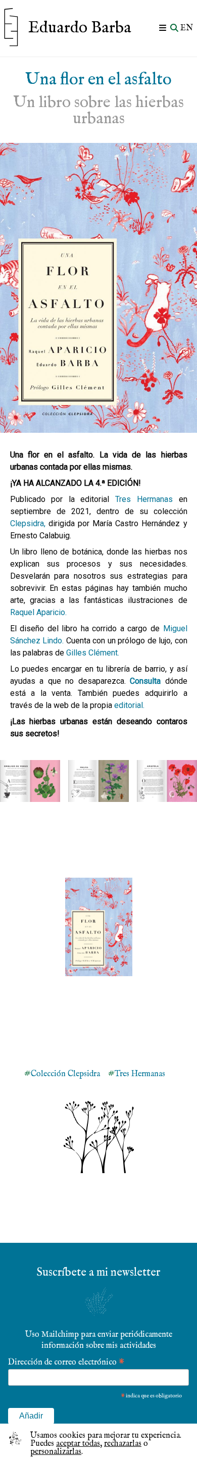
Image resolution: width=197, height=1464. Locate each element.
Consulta (145, 681)
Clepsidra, (27, 523)
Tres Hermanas (144, 499)
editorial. (129, 705)
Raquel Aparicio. (38, 612)
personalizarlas (55, 1452)
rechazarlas (122, 1444)
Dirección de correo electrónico (66, 1362)
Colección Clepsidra (65, 1074)
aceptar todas (78, 1444)
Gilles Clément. (92, 653)
